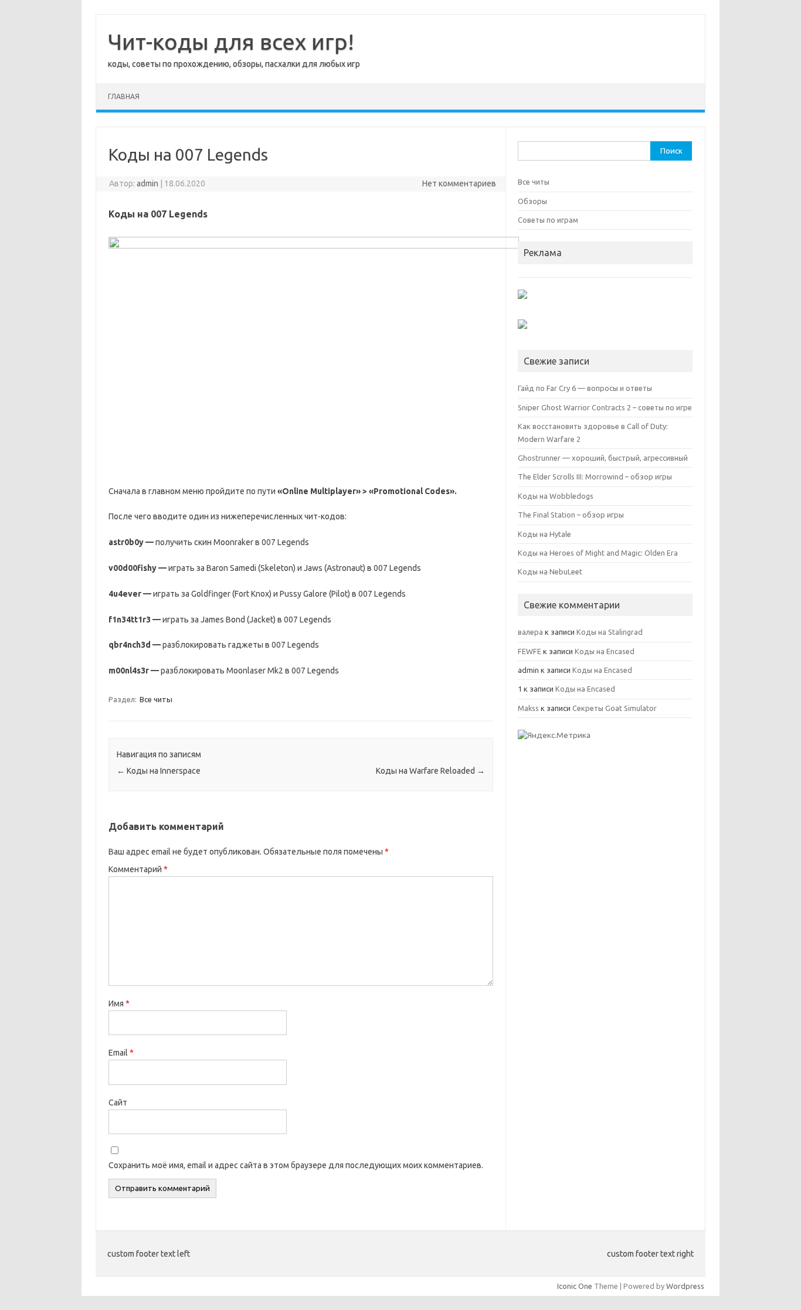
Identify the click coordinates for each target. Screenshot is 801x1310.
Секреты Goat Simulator (614, 708)
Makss (528, 708)
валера (530, 632)
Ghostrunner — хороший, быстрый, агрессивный (603, 458)
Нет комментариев (459, 183)
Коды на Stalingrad (609, 632)
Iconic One (574, 1286)
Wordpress (685, 1286)
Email (121, 1052)
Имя (119, 1003)
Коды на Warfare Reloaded (430, 770)
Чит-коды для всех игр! (231, 41)
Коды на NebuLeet (550, 571)
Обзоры (532, 201)
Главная (124, 96)
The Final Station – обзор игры (571, 515)
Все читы (156, 699)
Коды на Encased (604, 651)
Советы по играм (548, 220)
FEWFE (529, 651)
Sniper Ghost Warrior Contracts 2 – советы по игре (605, 407)
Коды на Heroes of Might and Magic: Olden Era (598, 553)
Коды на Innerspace (159, 770)
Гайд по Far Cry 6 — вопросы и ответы (585, 388)
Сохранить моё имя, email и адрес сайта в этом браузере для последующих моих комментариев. (295, 1165)
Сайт (117, 1102)
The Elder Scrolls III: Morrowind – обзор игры (595, 476)
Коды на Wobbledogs (555, 496)
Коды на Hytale (544, 534)
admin (147, 183)
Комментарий (138, 869)
